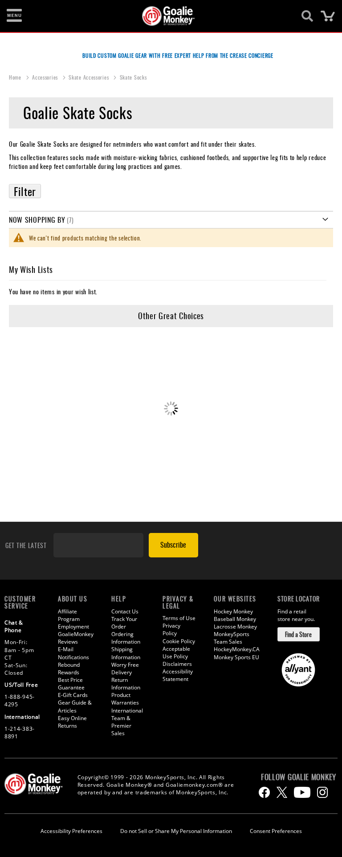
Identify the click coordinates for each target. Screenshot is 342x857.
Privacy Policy (171, 629)
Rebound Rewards (69, 668)
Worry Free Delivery (125, 668)
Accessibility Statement (178, 675)
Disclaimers (177, 664)
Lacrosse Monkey (235, 626)
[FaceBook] (264, 792)
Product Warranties (125, 698)
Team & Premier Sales (121, 725)
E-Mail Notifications (73, 653)
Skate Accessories (89, 77)
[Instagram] (322, 792)
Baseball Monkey (235, 619)
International (127, 710)
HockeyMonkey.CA (237, 649)
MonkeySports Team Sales (231, 637)
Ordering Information (125, 637)
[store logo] (166, 16)
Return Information (125, 683)
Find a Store (298, 634)
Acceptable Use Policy (176, 652)
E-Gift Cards (73, 695)
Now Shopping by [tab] (37, 219)
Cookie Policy (179, 641)
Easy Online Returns (72, 721)
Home (16, 77)
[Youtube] (302, 792)
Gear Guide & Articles (75, 706)
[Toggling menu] (14, 16)
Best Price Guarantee (71, 683)
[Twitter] (282, 792)
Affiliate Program (69, 615)
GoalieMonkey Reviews (76, 637)
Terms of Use (179, 618)
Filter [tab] (25, 191)
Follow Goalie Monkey (298, 777)
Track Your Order (124, 622)
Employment (73, 626)
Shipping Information (125, 653)
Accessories (45, 77)
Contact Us (124, 611)
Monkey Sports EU (236, 657)
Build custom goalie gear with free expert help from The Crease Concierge (177, 55)
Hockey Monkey (233, 611)
